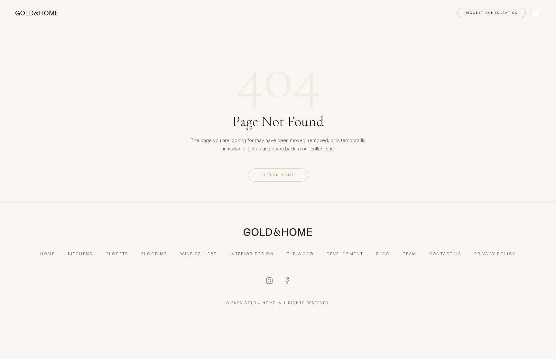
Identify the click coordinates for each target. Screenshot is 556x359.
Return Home (278, 175)
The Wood (300, 253)
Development (345, 253)
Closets (117, 253)
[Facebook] (286, 281)
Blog (383, 253)
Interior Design (251, 253)
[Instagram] (269, 281)
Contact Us (445, 253)
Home (47, 253)
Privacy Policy (495, 253)
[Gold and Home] (36, 13)
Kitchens (80, 253)
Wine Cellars (198, 253)
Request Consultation (491, 12)
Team (409, 253)
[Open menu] (536, 13)
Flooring (154, 253)
